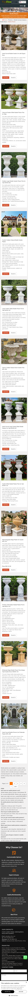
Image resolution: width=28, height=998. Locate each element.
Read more (19, 988)
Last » (15, 786)
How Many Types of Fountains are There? (12, 964)
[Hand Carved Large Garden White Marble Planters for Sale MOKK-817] (14, 410)
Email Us (13, 77)
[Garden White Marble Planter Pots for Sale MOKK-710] (14, 467)
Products (10, 20)
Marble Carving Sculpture (20, 20)
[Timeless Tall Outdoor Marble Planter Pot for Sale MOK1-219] (14, 588)
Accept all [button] (8, 991)
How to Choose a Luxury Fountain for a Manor (13, 947)
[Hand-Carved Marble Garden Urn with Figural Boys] (14, 37)
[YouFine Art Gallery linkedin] (2, 943)
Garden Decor (3, 21)
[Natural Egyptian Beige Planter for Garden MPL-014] (14, 523)
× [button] (26, 982)
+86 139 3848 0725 (9, 937)
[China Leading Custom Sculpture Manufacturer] (6, 2)
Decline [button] (21, 991)
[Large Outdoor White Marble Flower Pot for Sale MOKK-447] (14, 292)
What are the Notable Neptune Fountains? (12, 963)
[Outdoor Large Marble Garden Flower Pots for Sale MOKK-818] (14, 165)
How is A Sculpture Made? (8, 961)
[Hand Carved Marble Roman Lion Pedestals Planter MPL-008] (14, 716)
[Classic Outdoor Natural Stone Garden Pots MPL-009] (14, 351)
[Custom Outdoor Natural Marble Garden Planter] (14, 224)
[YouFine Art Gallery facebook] (1, 943)
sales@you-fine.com (10, 936)
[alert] (14, 989)
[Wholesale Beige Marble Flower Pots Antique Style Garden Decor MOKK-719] (14, 654)
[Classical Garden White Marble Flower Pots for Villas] (14, 96)
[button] (21, 5)
